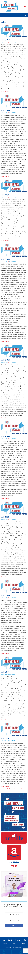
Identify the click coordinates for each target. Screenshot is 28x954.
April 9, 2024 (5, 672)
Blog (25, 940)
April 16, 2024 (5, 259)
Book (14, 943)
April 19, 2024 (5, 40)
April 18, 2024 (5, 110)
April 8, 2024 (5, 738)
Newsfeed (17, 940)
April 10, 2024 (5, 595)
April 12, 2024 (5, 436)
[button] (26, 15)
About (10, 940)
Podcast (5, 943)
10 (21, 788)
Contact (23, 943)
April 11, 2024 (5, 517)
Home (3, 940)
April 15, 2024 (5, 360)
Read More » (5, 91)
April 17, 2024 (5, 195)
